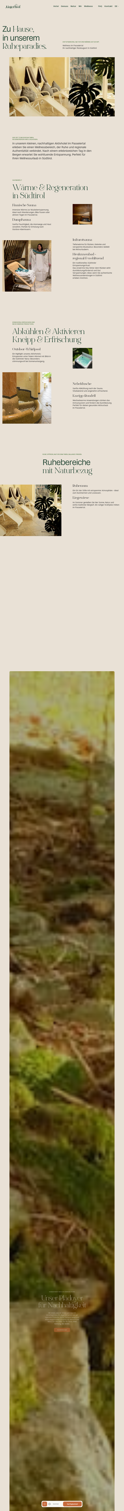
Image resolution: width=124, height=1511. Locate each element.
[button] (117, 6)
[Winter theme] (49, 1504)
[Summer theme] (44, 1504)
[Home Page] (13, 6)
